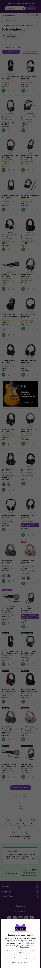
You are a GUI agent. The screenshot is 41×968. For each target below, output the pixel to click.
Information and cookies (20, 963)
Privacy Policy (24, 947)
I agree (20, 952)
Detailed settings (21, 958)
